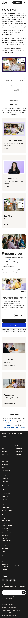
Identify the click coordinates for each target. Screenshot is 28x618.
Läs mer (6, 148)
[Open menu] (24, 2)
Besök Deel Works (8, 365)
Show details (18, 315)
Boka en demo (17, 2)
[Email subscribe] (24, 592)
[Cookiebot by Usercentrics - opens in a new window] (19, 292)
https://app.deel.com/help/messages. (14, 427)
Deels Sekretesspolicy (20, 596)
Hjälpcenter (8, 421)
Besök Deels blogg (8, 403)
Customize (13, 325)
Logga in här (11, 425)
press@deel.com (10, 260)
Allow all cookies (14, 321)
